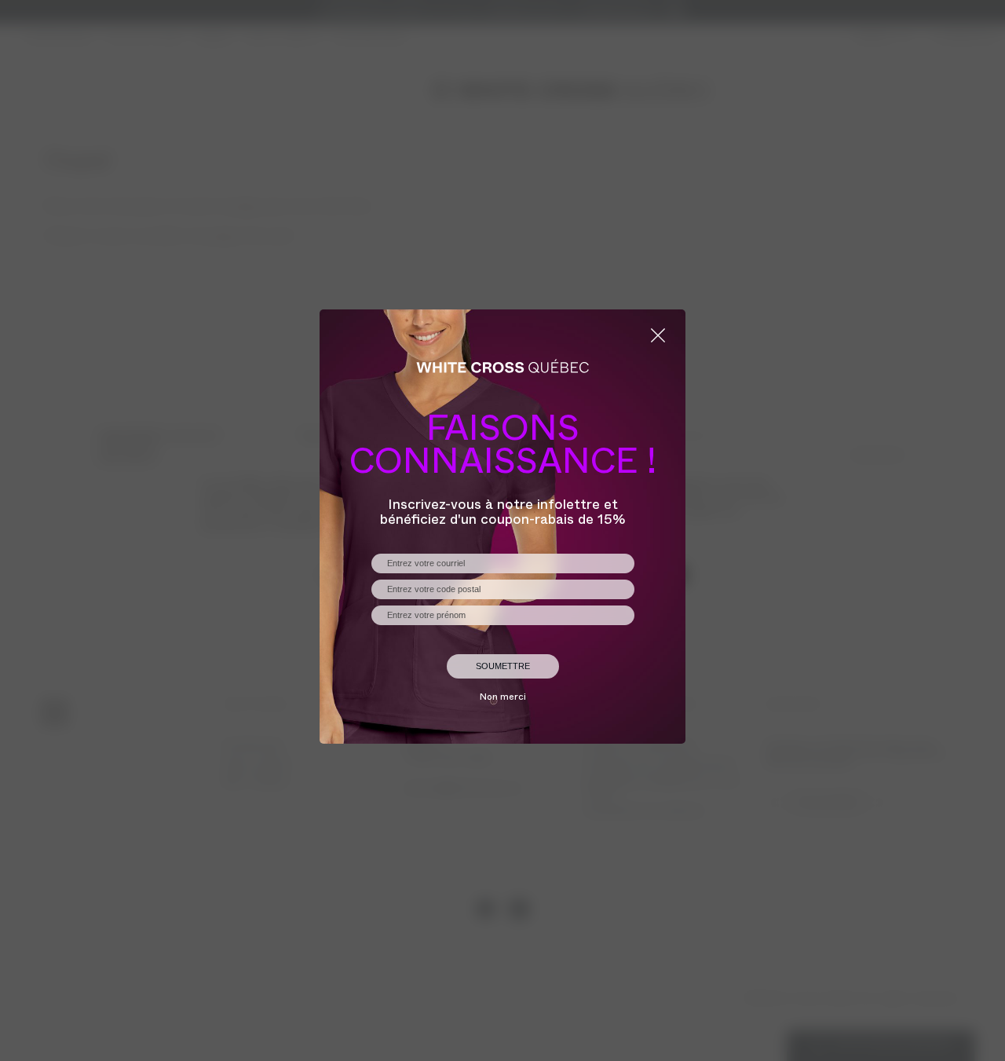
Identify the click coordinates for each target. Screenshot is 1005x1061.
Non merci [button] (503, 698)
